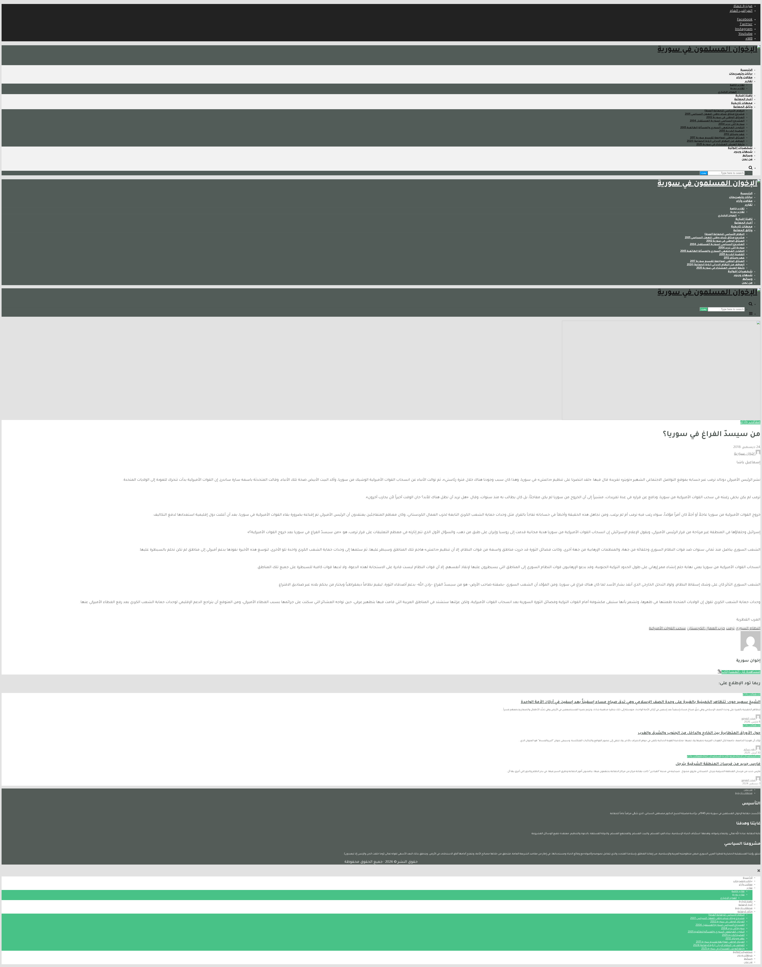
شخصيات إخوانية (740, 148)
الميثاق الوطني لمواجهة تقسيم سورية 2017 (717, 138)
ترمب (730, 629)
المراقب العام (741, 11)
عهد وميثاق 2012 (734, 134)
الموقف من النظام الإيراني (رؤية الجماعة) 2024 (716, 141)
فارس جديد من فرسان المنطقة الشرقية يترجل (718, 764)
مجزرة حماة (742, 6)
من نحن (747, 159)
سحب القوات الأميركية (667, 629)
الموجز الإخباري (727, 92)
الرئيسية (746, 70)
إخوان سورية (745, 454)
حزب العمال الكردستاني (706, 629)
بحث (703, 173)
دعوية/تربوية (726, 756)
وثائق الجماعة (742, 107)
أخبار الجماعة (743, 99)
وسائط (747, 155)
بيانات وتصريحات (740, 74)
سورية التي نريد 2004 (731, 124)
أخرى (758, 694)
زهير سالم (750, 749)
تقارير (748, 81)
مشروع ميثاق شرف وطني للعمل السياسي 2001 (715, 114)
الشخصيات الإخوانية (744, 756)
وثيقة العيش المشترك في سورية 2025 (720, 144)
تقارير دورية (737, 88)
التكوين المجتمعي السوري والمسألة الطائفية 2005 (712, 127)
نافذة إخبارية (743, 95)
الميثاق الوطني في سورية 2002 (725, 117)
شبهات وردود (743, 152)
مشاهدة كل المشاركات (741, 672)
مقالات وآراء (744, 77)
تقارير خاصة (737, 85)
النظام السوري (748, 629)
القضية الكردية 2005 (732, 131)
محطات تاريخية (741, 103)
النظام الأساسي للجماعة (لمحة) (724, 111)
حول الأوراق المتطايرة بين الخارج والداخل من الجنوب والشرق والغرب (699, 733)
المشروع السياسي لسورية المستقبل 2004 (717, 121)
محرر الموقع (748, 718)
